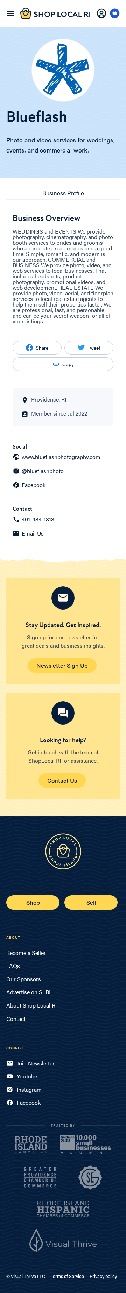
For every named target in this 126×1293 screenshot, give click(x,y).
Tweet (94, 347)
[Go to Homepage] (55, 17)
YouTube (27, 1076)
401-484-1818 (38, 519)
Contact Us (62, 780)
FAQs (13, 966)
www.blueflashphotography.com (61, 456)
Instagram (29, 1089)
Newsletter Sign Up (62, 665)
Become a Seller (26, 953)
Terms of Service (67, 1276)
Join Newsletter (36, 1063)
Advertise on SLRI (28, 992)
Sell (91, 902)
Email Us (33, 533)
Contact (16, 1019)
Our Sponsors (23, 979)
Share (42, 347)
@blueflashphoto (43, 470)
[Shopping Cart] (115, 13)
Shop (33, 902)
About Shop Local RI (31, 1005)
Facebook (34, 485)
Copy (68, 364)
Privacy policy (103, 1276)
